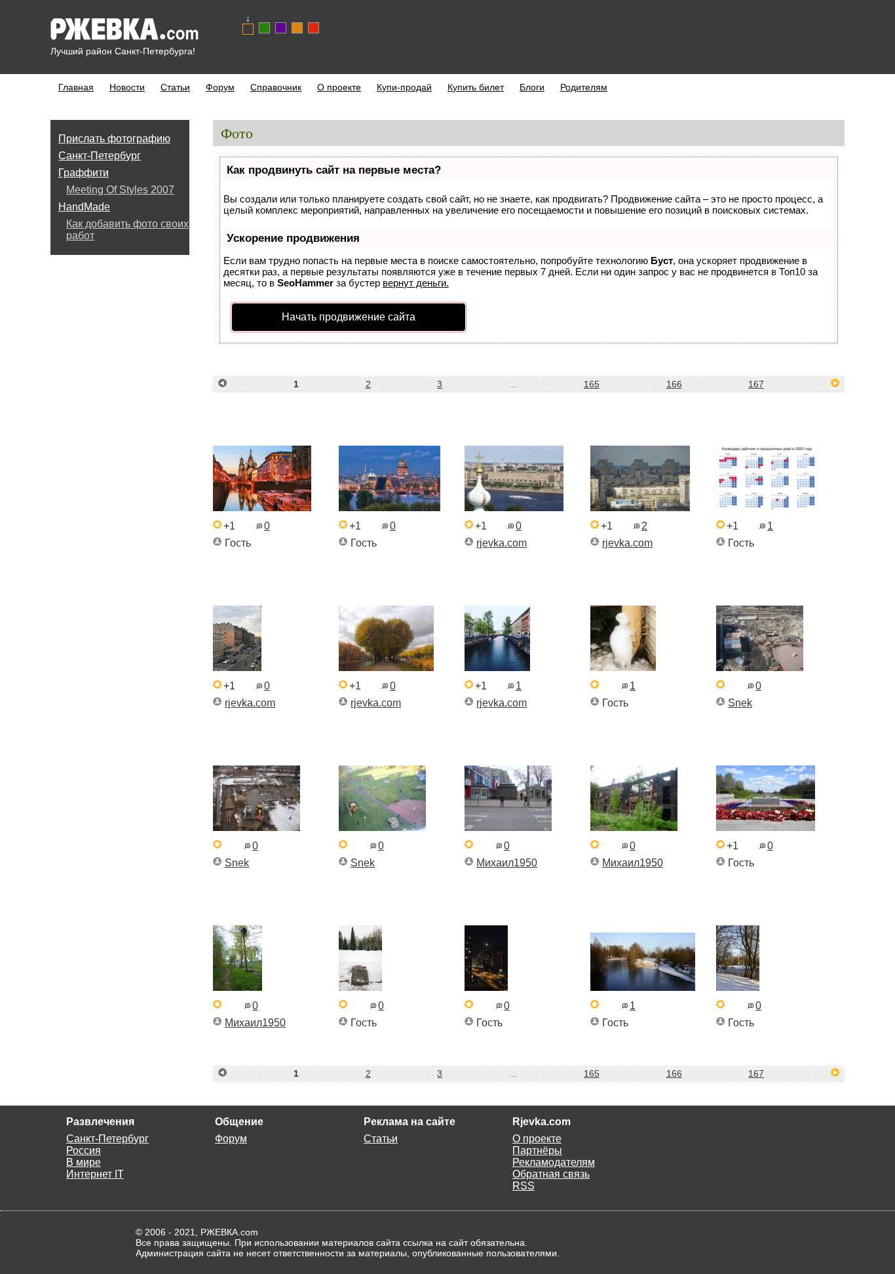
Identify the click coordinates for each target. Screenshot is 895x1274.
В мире (83, 1162)
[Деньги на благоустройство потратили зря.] (759, 667)
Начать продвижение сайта (348, 316)
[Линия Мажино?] (508, 827)
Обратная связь (551, 1174)
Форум (220, 87)
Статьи (175, 87)
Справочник (275, 87)
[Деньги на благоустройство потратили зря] (256, 827)
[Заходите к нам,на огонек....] (633, 827)
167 (756, 384)
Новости (127, 87)
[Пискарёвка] (360, 987)
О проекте (339, 87)
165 (592, 384)
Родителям (583, 87)
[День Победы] (765, 827)
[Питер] (497, 667)
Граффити (83, 172)
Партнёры (537, 1150)
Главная (76, 87)
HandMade (84, 206)
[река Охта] (642, 987)
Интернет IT (95, 1174)
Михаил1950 (506, 862)
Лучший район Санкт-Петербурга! (122, 51)
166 (674, 384)
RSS (523, 1185)
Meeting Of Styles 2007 (120, 189)
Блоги (532, 87)
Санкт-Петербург (99, 155)
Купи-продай (404, 87)
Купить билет (475, 87)
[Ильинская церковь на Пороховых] (737, 987)
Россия (83, 1150)
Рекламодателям (553, 1162)
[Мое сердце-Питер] (386, 667)
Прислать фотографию (114, 138)
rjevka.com (501, 543)
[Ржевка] (640, 507)
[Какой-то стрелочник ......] (237, 987)
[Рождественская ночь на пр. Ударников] (486, 987)
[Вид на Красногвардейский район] (514, 507)
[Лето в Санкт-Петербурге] (237, 667)
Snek (740, 702)
